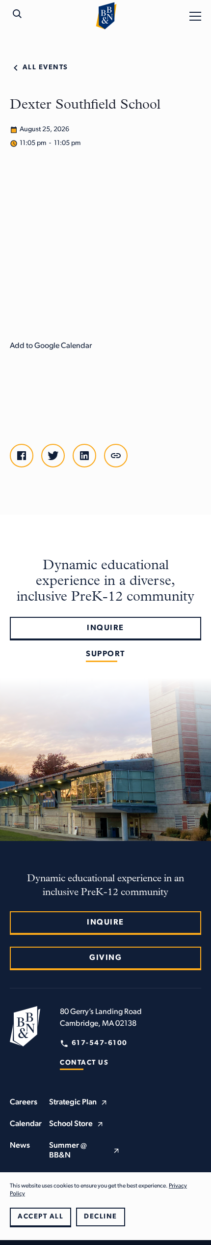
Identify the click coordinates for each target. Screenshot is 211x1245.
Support (105, 654)
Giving (105, 958)
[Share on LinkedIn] (84, 455)
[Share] (116, 455)
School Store (71, 1124)
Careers (23, 1102)
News (20, 1146)
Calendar (26, 1124)
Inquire (105, 628)
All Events (45, 67)
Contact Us (84, 1063)
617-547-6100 (100, 1043)
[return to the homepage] (25, 1026)
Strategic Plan (73, 1102)
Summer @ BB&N (68, 1150)
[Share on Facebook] (21, 455)
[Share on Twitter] (53, 455)
